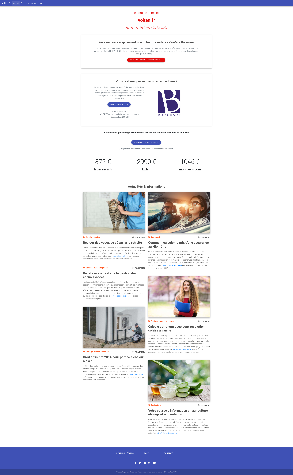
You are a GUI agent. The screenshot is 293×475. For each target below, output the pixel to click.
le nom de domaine (147, 13)
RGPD (146, 453)
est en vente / (146, 27)
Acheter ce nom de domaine (32, 3)
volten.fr (146, 20)
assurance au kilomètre (172, 265)
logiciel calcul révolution (181, 349)
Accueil (16, 3)
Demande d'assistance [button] (118, 104)
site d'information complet (167, 433)
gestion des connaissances (121, 296)
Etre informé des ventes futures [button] (145, 142)
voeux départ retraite (120, 256)
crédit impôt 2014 (136, 374)
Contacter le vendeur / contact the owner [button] (145, 60)
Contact (168, 453)
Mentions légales (125, 453)
